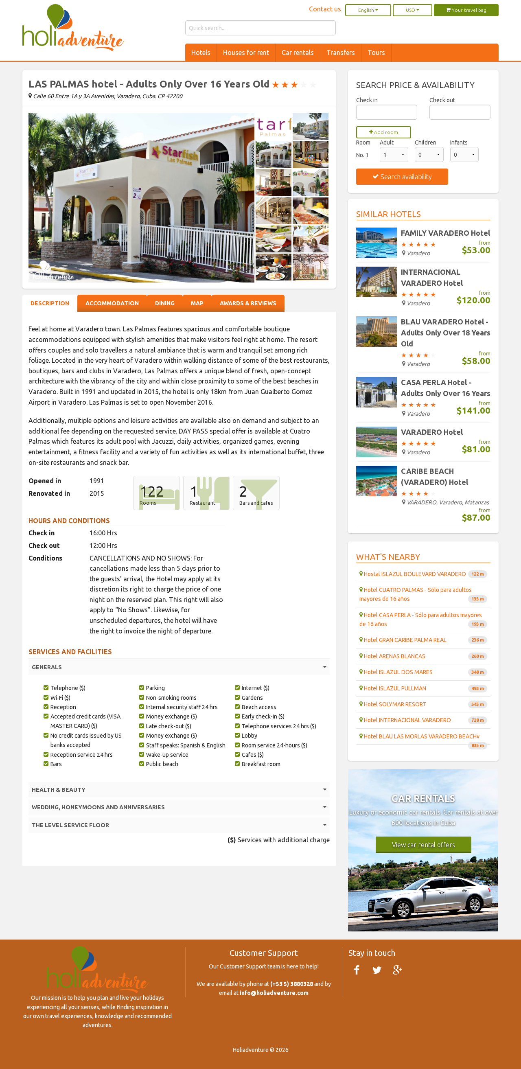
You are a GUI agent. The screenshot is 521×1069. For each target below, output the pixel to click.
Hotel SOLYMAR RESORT (423, 704)
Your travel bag (468, 10)
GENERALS (47, 667)
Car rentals (298, 52)
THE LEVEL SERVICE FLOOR (70, 825)
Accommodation (112, 303)
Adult (387, 142)
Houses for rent (246, 52)
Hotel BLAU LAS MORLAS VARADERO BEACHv (423, 738)
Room (363, 142)
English (366, 10)
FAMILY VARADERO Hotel (445, 233)
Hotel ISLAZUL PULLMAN (423, 688)
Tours (376, 52)
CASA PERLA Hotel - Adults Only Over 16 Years (445, 387)
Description (50, 303)
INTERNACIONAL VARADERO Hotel (432, 277)
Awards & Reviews (248, 303)
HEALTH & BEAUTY (58, 789)
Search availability (405, 176)
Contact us (325, 9)
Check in (367, 100)
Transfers (340, 52)
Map (197, 303)
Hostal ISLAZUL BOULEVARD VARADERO (423, 574)
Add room (385, 132)
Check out (442, 100)
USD (411, 10)
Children (425, 142)
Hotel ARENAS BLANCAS (423, 656)
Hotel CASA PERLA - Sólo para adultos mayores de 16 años (421, 619)
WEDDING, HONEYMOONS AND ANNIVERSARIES (98, 807)
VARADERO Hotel (432, 432)
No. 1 (362, 155)
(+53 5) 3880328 (291, 984)
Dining (165, 303)
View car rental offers (423, 844)
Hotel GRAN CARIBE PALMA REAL (423, 640)
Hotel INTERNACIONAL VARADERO (423, 720)
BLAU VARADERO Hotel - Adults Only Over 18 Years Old (445, 333)
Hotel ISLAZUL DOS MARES (423, 672)
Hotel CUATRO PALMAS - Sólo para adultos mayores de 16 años (421, 594)
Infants (459, 142)
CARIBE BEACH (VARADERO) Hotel (434, 476)
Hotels (200, 52)
